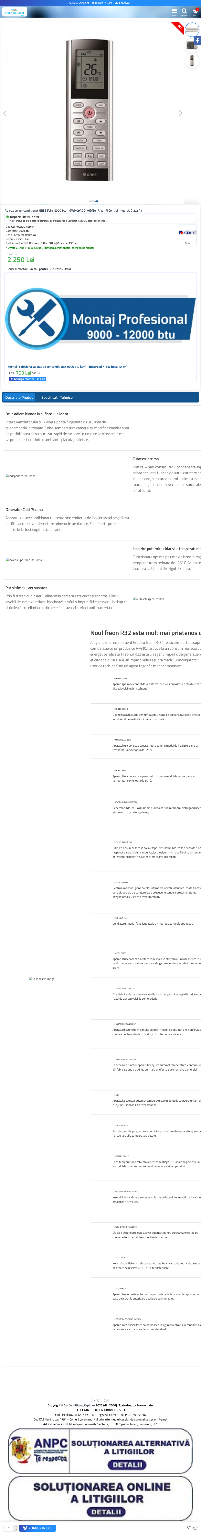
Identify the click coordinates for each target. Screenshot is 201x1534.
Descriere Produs (19, 397)
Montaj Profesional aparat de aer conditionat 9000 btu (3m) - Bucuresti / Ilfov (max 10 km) (67, 367)
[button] (4, 113)
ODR (106, 1400)
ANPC (95, 1400)
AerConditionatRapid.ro (79, 1405)
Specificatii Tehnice (57, 397)
